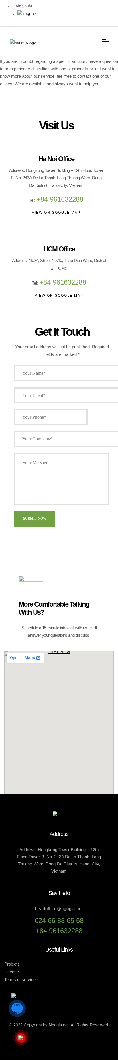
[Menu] (108, 39)
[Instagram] (88, 12)
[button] (56, 212)
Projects (12, 964)
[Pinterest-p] (106, 12)
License (11, 971)
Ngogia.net (59, 1024)
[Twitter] (70, 12)
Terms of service (20, 979)
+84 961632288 (59, 931)
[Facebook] (51, 12)
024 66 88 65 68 (59, 920)
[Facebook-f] (40, 1042)
